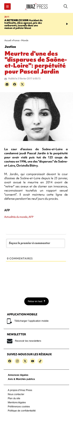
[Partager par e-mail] (7, 84)
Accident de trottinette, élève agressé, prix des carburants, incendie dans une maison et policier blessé (23, 24)
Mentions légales (17, 403)
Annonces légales (18, 375)
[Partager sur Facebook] (14, 84)
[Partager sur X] (22, 84)
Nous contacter (16, 394)
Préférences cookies (19, 407)
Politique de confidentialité (22, 411)
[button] (7, 6)
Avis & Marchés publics (21, 379)
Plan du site (14, 398)
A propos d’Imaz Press (20, 390)
